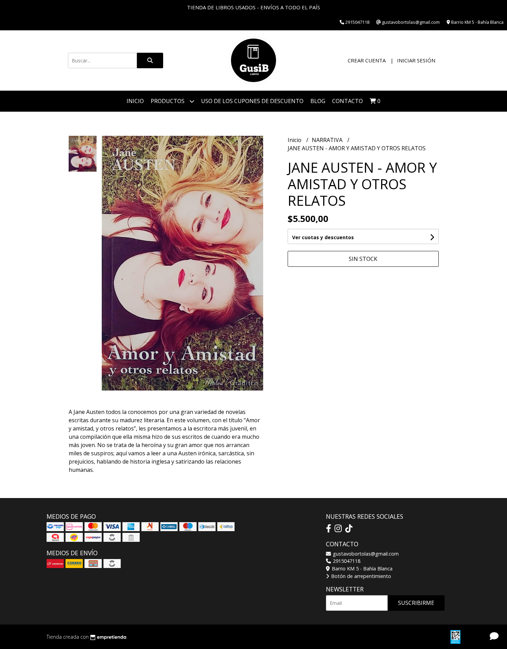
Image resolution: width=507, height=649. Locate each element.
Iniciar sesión (416, 60)
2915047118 (345, 561)
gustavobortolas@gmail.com (365, 553)
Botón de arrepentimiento (360, 576)
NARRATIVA (328, 140)
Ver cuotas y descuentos (323, 237)
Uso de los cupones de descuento (252, 101)
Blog (317, 101)
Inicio (135, 101)
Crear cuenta (367, 60)
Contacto (347, 101)
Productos (168, 101)
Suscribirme (416, 603)
